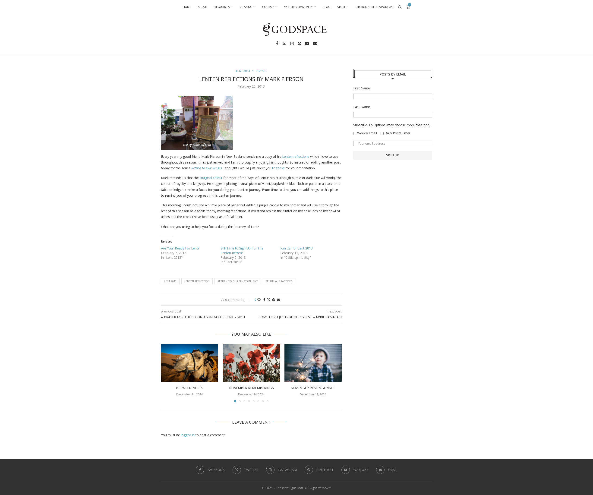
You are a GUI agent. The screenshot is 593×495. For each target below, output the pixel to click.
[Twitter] (284, 43)
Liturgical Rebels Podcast (375, 7)
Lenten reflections (295, 156)
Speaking (246, 7)
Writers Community (298, 7)
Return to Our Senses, (207, 168)
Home (187, 7)
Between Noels (189, 388)
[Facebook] (277, 43)
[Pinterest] (299, 43)
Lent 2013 (170, 281)
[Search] (399, 7)
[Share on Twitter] (268, 299)
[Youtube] (307, 43)
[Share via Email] (278, 299)
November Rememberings (251, 388)
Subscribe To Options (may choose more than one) (391, 125)
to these (278, 168)
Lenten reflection (197, 281)
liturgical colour (211, 178)
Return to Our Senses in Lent (238, 281)
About (203, 7)
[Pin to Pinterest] (273, 299)
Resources (222, 7)
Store (341, 7)
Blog (326, 7)
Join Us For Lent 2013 (296, 248)
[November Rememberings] (251, 363)
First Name (361, 88)
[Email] (315, 43)
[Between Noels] (189, 363)
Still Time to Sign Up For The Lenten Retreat (242, 250)
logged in (188, 435)
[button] (167, 373)
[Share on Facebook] (264, 299)
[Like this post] (259, 299)
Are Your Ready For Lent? (180, 248)
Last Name (361, 106)
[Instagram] (292, 43)
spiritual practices (279, 281)
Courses (268, 7)
